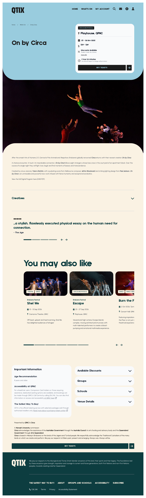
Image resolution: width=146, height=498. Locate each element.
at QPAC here (49, 398)
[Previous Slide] (117, 345)
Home (75, 9)
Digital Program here (29, 179)
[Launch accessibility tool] (126, 9)
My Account (102, 9)
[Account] (133, 9)
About (61, 483)
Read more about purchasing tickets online (49, 411)
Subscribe (118, 483)
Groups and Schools (79, 483)
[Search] (114, 9)
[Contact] (120, 9)
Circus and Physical (86, 28)
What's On (86, 9)
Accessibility (102, 483)
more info (84, 55)
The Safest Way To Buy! (41, 483)
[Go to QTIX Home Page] (18, 10)
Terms (43, 489)
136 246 (52, 395)
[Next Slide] (121, 345)
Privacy (52, 489)
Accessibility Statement (68, 489)
